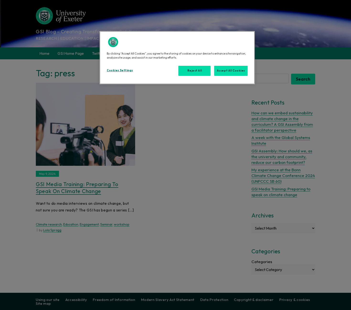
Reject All (194, 70)
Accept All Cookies (231, 70)
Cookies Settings (120, 70)
